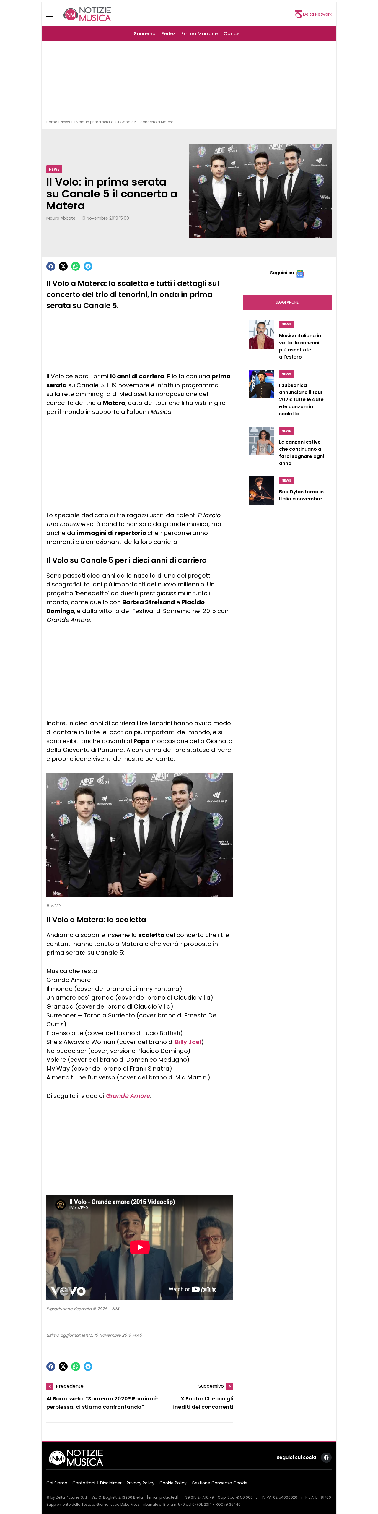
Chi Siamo (56, 1483)
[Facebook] (50, 266)
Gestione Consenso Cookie (219, 1483)
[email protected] (163, 1497)
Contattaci (83, 1483)
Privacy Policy (140, 1483)
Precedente (70, 1386)
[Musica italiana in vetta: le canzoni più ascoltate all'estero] (261, 341)
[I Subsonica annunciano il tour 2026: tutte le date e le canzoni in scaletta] (261, 395)
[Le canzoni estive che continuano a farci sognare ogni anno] (261, 448)
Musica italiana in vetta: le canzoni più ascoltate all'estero (300, 346)
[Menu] (53, 14)
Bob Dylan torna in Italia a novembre (301, 495)
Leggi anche (287, 302)
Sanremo (145, 33)
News (65, 121)
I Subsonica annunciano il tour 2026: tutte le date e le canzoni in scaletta (301, 399)
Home (51, 121)
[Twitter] (63, 266)
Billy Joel (188, 1042)
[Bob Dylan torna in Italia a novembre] (261, 493)
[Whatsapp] (75, 266)
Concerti (234, 33)
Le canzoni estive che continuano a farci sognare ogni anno (301, 453)
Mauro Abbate (61, 218)
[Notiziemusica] (87, 14)
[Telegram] (88, 266)
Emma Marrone (199, 33)
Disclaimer (111, 1483)
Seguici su (282, 272)
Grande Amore (128, 1096)
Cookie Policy (173, 1483)
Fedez (168, 33)
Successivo (211, 1386)
